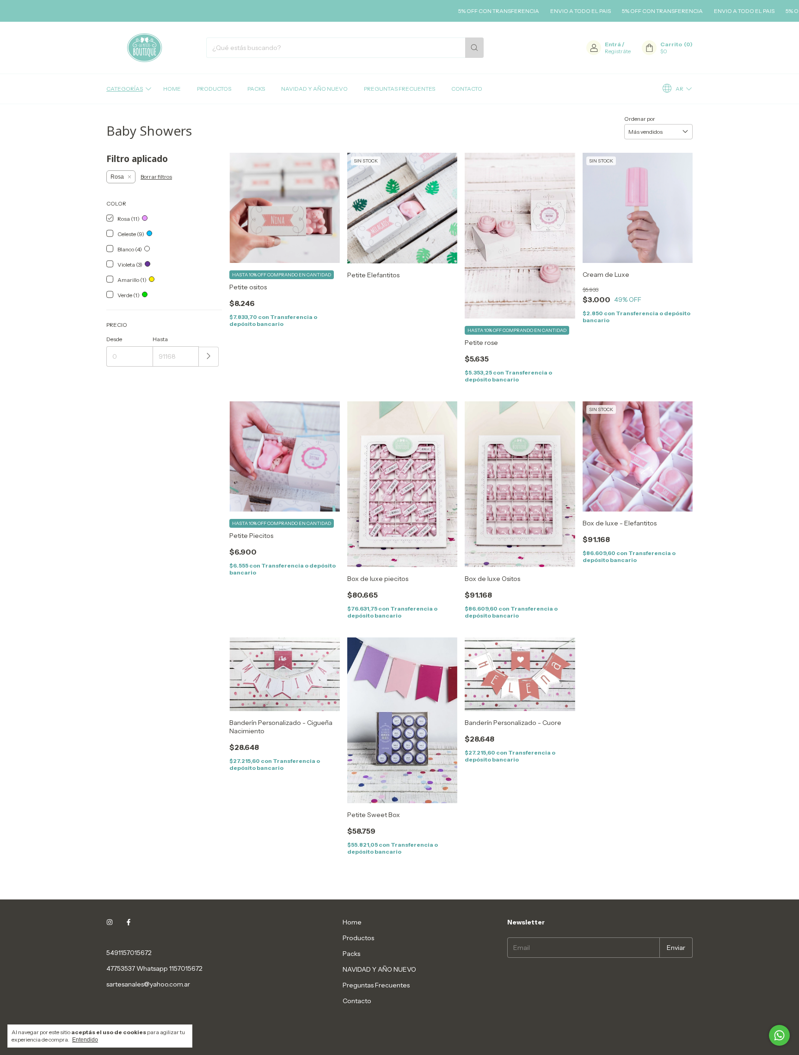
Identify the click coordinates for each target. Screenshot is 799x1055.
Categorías (124, 88)
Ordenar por (639, 118)
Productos (214, 88)
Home (172, 88)
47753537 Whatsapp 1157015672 (154, 968)
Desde (114, 339)
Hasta (160, 339)
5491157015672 (129, 953)
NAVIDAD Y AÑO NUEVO (314, 88)
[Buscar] (474, 47)
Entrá (613, 44)
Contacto (466, 88)
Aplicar (209, 357)
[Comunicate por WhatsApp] (779, 1035)
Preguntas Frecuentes (399, 88)
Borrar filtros (156, 176)
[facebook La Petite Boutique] (128, 922)
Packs (256, 88)
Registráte (618, 51)
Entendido (85, 1039)
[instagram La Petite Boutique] (109, 922)
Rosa (117, 177)
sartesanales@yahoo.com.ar (148, 984)
